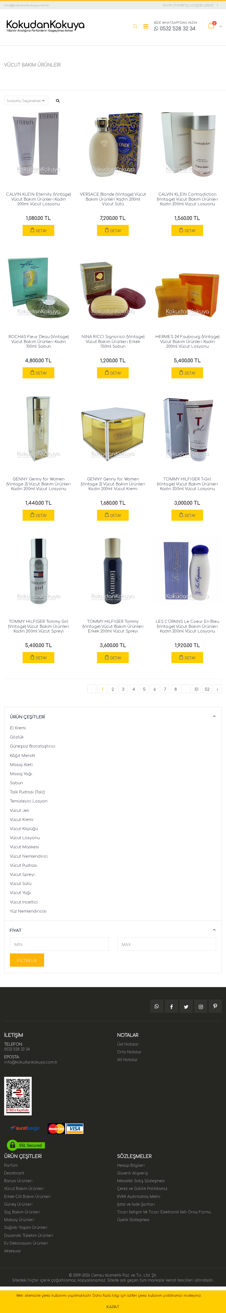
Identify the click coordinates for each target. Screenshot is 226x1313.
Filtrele (27, 960)
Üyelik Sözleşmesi (133, 1219)
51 (196, 689)
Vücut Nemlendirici (29, 856)
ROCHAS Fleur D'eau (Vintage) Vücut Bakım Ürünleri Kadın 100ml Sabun (39, 341)
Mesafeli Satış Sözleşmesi (141, 1180)
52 (207, 689)
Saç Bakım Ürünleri (22, 1211)
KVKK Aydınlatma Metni (138, 1196)
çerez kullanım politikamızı (160, 1295)
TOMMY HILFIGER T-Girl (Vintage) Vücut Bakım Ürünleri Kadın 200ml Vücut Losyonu (187, 483)
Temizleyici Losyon (28, 801)
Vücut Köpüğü (24, 828)
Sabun (16, 782)
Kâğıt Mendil (22, 755)
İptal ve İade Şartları (136, 1203)
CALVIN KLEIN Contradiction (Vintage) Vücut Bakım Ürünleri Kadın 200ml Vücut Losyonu (187, 198)
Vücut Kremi (21, 819)
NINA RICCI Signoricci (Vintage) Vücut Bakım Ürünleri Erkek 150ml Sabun (113, 341)
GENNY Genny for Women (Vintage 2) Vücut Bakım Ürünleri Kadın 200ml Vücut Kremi (113, 483)
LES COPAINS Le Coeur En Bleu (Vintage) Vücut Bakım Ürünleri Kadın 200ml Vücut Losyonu (187, 626)
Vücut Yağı (20, 892)
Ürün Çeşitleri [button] (27, 716)
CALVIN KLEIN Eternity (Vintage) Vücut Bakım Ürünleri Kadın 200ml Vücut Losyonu (38, 198)
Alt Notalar (127, 1059)
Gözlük (17, 736)
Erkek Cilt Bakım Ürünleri (27, 1196)
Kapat (113, 1306)
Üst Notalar (128, 1043)
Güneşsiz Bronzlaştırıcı (32, 746)
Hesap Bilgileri (131, 1165)
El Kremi (18, 727)
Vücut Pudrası (23, 865)
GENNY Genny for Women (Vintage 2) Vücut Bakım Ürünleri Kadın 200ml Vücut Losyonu (38, 483)
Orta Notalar (129, 1051)
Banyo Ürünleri (18, 1180)
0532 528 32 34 (17, 1048)
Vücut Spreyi (22, 874)
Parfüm (11, 1165)
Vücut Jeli (19, 810)
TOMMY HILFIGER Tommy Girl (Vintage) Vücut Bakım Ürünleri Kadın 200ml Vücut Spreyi (38, 626)
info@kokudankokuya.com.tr (31, 1061)
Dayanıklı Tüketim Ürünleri (28, 1235)
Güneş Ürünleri (18, 1203)
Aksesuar (12, 1250)
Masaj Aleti (21, 764)
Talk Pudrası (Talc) (27, 791)
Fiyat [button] (15, 930)
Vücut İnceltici (24, 902)
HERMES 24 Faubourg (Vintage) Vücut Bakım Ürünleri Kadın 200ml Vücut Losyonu (187, 341)
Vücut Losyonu (25, 837)
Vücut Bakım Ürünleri (24, 1188)
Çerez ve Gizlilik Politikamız (142, 1188)
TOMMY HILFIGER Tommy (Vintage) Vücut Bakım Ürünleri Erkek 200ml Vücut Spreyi (113, 626)
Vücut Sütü (20, 883)
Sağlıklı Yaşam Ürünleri (25, 1227)
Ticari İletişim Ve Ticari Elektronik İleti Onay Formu (164, 1211)
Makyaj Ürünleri (19, 1219)
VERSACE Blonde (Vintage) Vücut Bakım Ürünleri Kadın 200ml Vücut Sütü (113, 198)
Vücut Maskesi (24, 846)
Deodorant (14, 1172)
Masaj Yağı (21, 773)
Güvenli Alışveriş (132, 1172)
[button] (135, 25)
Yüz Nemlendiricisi (28, 911)
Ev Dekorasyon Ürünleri (26, 1242)
